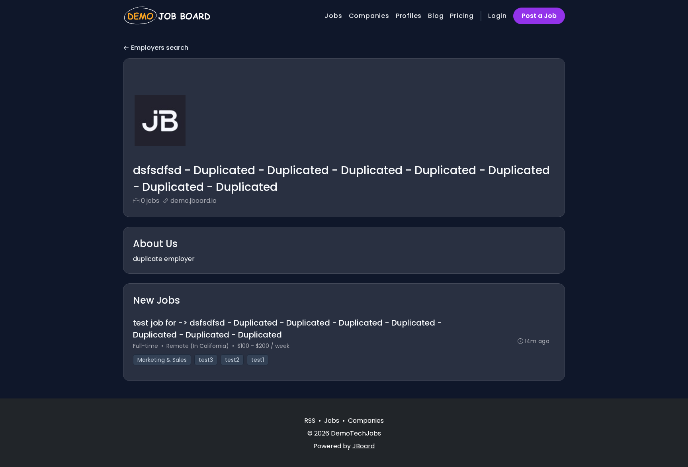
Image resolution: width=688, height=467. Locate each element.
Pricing (462, 15)
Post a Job (539, 15)
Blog (436, 15)
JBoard (363, 446)
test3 (206, 360)
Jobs (333, 15)
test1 (257, 360)
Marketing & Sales (162, 360)
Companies (369, 15)
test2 (232, 360)
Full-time (145, 346)
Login (497, 15)
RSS (309, 420)
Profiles (409, 15)
